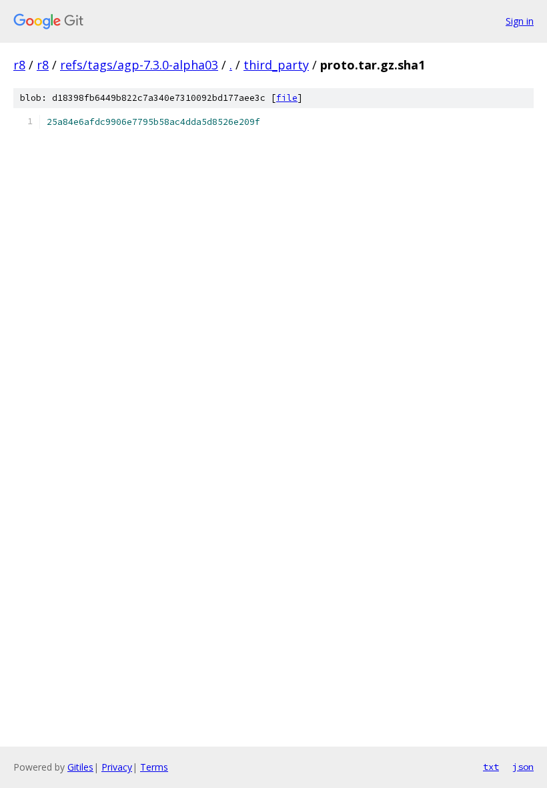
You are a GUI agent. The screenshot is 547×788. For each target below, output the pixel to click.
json (523, 767)
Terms (154, 767)
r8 (19, 65)
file (287, 98)
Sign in (520, 21)
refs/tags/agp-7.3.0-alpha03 (139, 65)
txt (491, 767)
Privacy (116, 767)
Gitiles (80, 767)
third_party (276, 65)
